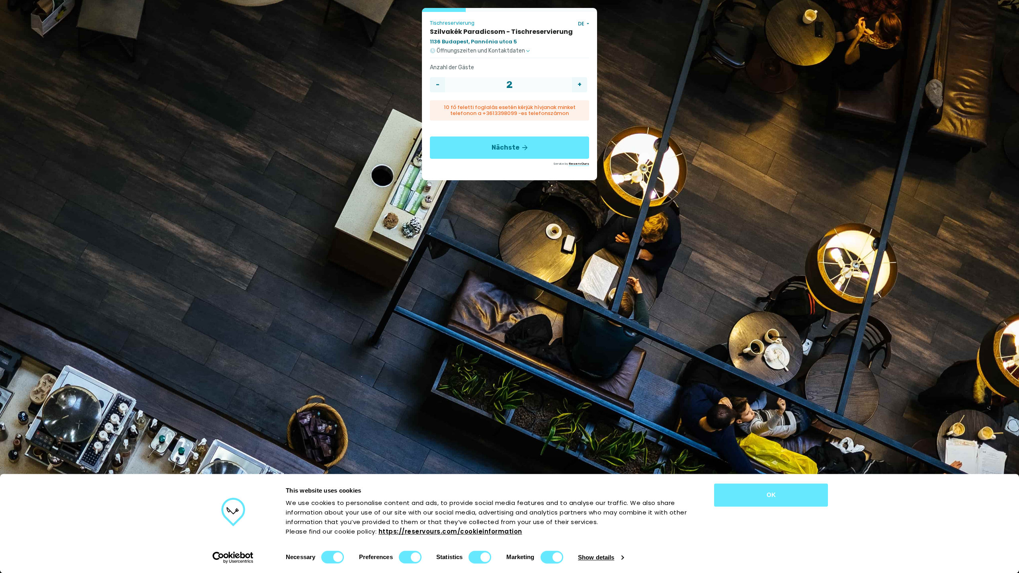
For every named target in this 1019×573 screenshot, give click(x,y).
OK (771, 494)
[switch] (410, 557)
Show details (596, 557)
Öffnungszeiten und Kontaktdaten (480, 51)
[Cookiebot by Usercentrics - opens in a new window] (233, 557)
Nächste (506, 147)
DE (582, 23)
